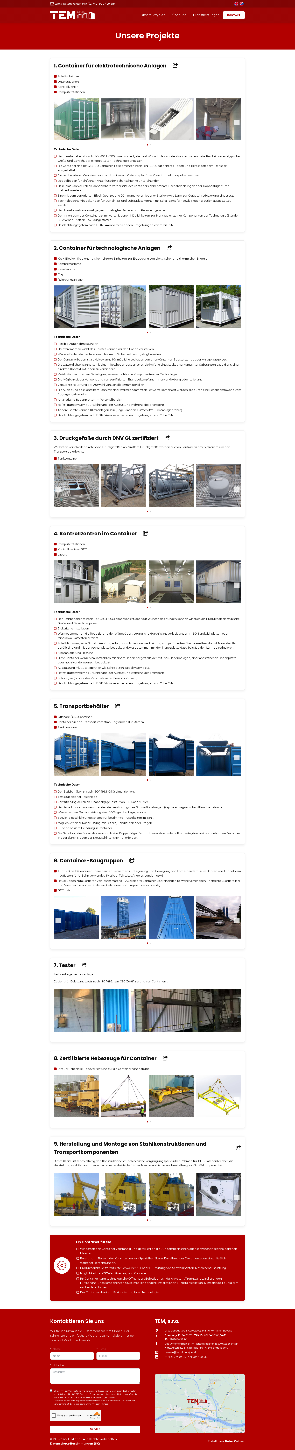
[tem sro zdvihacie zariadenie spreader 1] (76, 1116)
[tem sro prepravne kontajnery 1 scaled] (76, 774)
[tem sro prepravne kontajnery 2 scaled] (123, 774)
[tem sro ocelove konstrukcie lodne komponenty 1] (76, 1214)
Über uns (179, 15)
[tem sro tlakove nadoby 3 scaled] (171, 506)
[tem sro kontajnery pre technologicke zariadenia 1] (76, 327)
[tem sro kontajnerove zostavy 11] (123, 602)
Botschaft (59, 1365)
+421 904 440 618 (197, 1356)
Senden (95, 1429)
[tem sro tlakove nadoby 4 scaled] (218, 506)
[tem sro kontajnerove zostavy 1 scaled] (76, 937)
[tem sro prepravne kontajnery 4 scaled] (218, 774)
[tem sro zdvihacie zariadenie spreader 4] (218, 1116)
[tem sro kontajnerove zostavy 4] (218, 937)
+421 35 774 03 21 (175, 1356)
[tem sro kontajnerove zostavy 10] (171, 602)
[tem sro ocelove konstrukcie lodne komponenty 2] (123, 1214)
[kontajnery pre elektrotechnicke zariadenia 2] (171, 139)
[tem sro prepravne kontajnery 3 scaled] (171, 774)
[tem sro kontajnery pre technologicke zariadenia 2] (123, 327)
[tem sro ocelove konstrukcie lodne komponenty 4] (218, 1214)
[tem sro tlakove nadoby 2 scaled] (123, 506)
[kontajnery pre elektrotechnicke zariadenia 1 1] (76, 139)
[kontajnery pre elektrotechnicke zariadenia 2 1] (123, 139)
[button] (147, 144)
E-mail (103, 1349)
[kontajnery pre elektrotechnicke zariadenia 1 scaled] (218, 139)
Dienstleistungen (206, 15)
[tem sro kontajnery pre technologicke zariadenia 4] (218, 327)
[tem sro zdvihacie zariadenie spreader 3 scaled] (171, 1116)
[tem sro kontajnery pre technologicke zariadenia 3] (171, 327)
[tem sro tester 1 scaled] (147, 1030)
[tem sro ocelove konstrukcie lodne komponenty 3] (171, 1214)
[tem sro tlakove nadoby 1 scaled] (76, 506)
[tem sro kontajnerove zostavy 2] (123, 937)
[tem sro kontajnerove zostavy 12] (76, 602)
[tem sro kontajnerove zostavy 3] (171, 937)
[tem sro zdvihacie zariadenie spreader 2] (123, 1116)
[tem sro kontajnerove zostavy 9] (218, 602)
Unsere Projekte (153, 15)
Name (57, 1349)
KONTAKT (234, 15)
